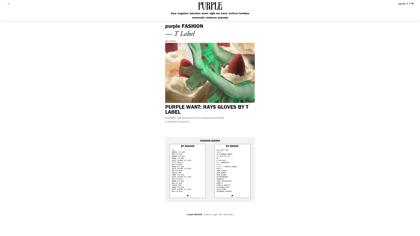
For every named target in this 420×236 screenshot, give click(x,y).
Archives (233, 13)
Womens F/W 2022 (178, 152)
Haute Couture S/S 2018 (181, 189)
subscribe (402, 4)
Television (195, 13)
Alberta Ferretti (224, 185)
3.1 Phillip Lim (223, 156)
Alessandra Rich (223, 187)
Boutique (244, 13)
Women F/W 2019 (178, 175)
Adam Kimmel (221, 173)
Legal (215, 214)
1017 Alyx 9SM (222, 150)
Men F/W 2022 (177, 154)
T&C (220, 214)
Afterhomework (222, 177)
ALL (173, 150)
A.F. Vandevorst (223, 162)
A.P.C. (219, 165)
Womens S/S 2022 (178, 156)
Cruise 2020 (176, 173)
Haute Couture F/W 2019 (181, 169)
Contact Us (208, 214)
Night (212, 13)
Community (198, 17)
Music (204, 13)
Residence (211, 17)
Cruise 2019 (176, 185)
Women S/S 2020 (178, 167)
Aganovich (220, 179)
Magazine (182, 13)
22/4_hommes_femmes (224, 154)
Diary (173, 13)
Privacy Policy (228, 214)
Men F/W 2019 (177, 179)
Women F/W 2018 (178, 187)
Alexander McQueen (224, 191)
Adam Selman (221, 175)
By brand (232, 146)
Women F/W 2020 (178, 158)
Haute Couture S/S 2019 (181, 177)
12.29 (219, 152)
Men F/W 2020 (177, 165)
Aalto (219, 169)
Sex (218, 13)
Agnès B (220, 183)
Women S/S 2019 (178, 181)
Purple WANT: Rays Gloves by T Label (206, 109)
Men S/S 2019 (177, 183)
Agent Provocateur (224, 181)
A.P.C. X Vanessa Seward (227, 167)
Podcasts (223, 17)
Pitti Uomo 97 (177, 162)
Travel (224, 13)
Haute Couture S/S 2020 (181, 160)
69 (217, 158)
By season (187, 146)
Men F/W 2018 (177, 191)
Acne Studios (222, 171)
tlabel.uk (173, 122)
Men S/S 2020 (177, 171)
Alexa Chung (221, 189)
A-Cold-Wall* (222, 160)
